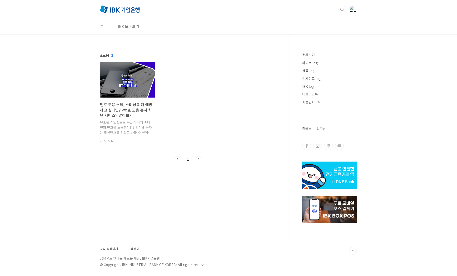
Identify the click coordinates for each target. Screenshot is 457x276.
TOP (353, 251)
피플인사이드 (311, 102)
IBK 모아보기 (128, 26)
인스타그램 (317, 146)
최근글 (307, 128)
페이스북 (306, 146)
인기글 (321, 128)
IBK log (308, 86)
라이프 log (310, 62)
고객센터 (133, 249)
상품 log (308, 70)
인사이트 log (311, 78)
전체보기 (308, 54)
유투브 (339, 146)
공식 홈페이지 (109, 249)
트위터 (328, 146)
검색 (342, 9)
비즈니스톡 (310, 94)
